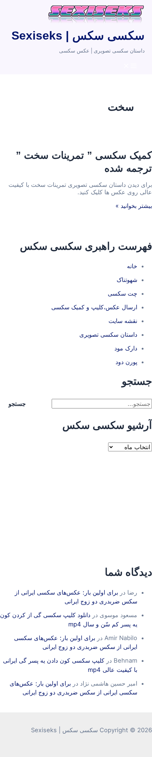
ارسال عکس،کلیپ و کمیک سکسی (94, 307)
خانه (132, 266)
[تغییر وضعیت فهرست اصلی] (130, 66)
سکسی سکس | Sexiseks (78, 35)
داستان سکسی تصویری (108, 334)
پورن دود (126, 362)
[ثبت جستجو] (42, 403)
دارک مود (125, 348)
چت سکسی (122, 293)
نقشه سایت (122, 320)
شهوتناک (127, 279)
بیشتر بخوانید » (133, 205)
